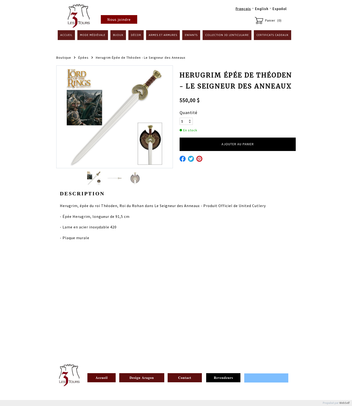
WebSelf (344, 403)
